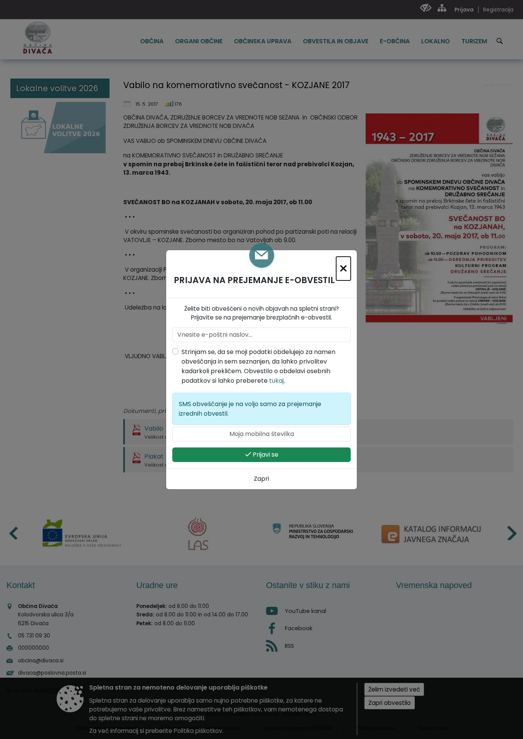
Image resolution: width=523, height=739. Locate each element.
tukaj (276, 380)
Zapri (261, 478)
